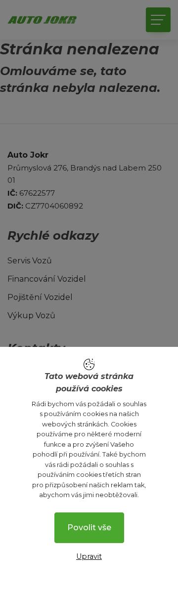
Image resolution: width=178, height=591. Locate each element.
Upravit (89, 556)
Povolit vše (89, 527)
